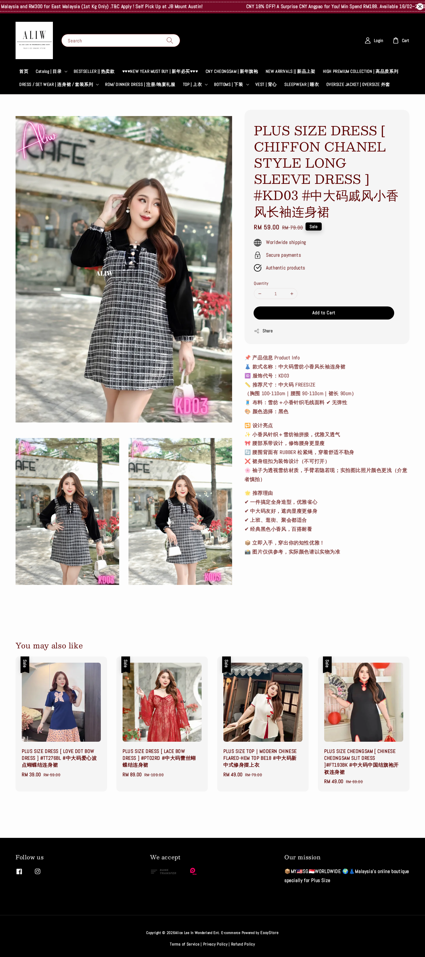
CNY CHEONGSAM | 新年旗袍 (232, 71)
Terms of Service (184, 944)
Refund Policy (243, 944)
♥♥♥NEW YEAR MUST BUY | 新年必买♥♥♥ (160, 71)
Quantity (261, 283)
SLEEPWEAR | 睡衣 (301, 84)
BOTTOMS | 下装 (228, 84)
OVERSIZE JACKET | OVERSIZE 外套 (358, 84)
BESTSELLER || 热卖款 (94, 71)
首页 (23, 71)
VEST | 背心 (266, 84)
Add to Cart (323, 312)
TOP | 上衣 (192, 84)
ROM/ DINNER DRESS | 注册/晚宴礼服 (140, 84)
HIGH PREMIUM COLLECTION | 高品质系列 (361, 71)
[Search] (170, 40)
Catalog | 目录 (49, 71)
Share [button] (268, 331)
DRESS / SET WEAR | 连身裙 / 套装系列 (56, 84)
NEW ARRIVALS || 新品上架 (290, 71)
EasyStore (269, 932)
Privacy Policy (215, 944)
